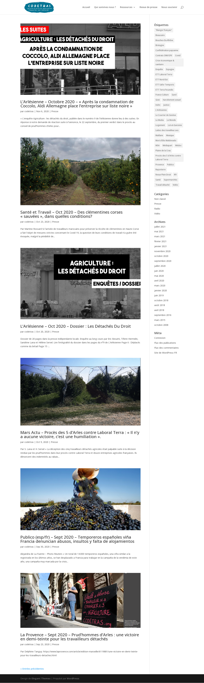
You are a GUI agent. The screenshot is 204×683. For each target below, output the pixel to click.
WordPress (73, 678)
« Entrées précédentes (32, 668)
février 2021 (160, 241)
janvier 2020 (160, 290)
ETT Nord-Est (162, 79)
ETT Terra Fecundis (164, 89)
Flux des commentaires (166, 347)
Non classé (160, 198)
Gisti (158, 99)
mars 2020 (159, 285)
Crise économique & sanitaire (165, 62)
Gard (174, 94)
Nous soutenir (169, 7)
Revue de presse (148, 7)
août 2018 (159, 305)
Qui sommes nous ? (105, 7)
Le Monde (171, 120)
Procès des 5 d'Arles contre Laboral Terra (168, 157)
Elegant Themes (41, 678)
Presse (54, 111)
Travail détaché (163, 184)
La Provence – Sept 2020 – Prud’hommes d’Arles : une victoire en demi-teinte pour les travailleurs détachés (79, 637)
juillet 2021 (160, 226)
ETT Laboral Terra (164, 74)
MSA (158, 145)
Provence (160, 164)
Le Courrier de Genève (166, 115)
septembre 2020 (162, 260)
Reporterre (161, 169)
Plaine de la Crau (163, 150)
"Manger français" (164, 30)
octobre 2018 (161, 300)
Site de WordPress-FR (165, 352)
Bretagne (160, 45)
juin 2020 (159, 270)
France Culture (162, 94)
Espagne (170, 69)
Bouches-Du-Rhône (164, 40)
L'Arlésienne (161, 110)
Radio (157, 208)
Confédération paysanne (167, 50)
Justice (166, 105)
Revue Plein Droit (163, 174)
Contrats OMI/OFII (164, 55)
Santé (158, 179)
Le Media (160, 120)
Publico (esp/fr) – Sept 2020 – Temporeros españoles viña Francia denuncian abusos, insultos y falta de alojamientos (77, 539)
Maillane (159, 135)
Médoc (178, 145)
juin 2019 (159, 295)
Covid (177, 55)
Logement (160, 125)
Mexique (170, 135)
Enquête (159, 69)
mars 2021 (159, 236)
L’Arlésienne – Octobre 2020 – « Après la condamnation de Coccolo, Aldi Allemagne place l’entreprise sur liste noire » (77, 104)
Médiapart (167, 145)
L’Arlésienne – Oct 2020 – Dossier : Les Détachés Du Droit (75, 326)
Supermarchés (170, 179)
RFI (175, 174)
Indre (158, 105)
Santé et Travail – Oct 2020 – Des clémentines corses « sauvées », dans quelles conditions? (71, 214)
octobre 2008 (161, 324)
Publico (170, 164)
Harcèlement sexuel (172, 99)
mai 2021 (159, 231)
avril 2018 (159, 310)
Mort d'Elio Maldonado (166, 140)
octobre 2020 (161, 256)
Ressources (126, 7)
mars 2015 (159, 319)
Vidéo (175, 184)
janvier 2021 (160, 246)
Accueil (86, 7)
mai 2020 (159, 275)
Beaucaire (160, 35)
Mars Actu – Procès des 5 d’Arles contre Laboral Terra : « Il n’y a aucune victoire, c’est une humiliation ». (79, 434)
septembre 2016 (162, 315)
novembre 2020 (162, 251)
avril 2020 (159, 280)
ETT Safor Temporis (165, 84)
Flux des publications (165, 342)
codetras (29, 111)
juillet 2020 (160, 265)
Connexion (159, 337)
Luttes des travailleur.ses (167, 130)
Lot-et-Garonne (175, 125)
